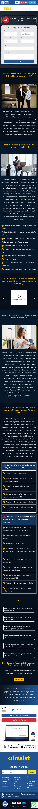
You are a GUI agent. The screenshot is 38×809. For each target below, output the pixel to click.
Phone (22, 38)
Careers (16, 784)
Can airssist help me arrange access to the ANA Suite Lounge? (18, 655)
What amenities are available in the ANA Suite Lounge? (17, 618)
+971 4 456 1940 (8, 794)
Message (6, 52)
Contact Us (17, 777)
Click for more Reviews (19, 720)
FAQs (15, 781)
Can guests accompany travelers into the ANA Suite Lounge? (17, 637)
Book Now (32, 2)
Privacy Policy (6, 786)
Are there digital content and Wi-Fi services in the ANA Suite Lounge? (18, 646)
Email (22, 31)
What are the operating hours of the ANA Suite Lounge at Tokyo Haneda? (17, 628)
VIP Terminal (5, 779)
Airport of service (8, 45)
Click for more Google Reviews (19, 715)
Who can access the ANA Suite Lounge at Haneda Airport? (18, 609)
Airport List (5, 784)
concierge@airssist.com (29, 794)
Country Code (7, 38)
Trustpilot (18, 709)
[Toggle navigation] (31, 8)
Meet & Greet (5, 777)
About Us (4, 781)
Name (5, 31)
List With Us (17, 779)
